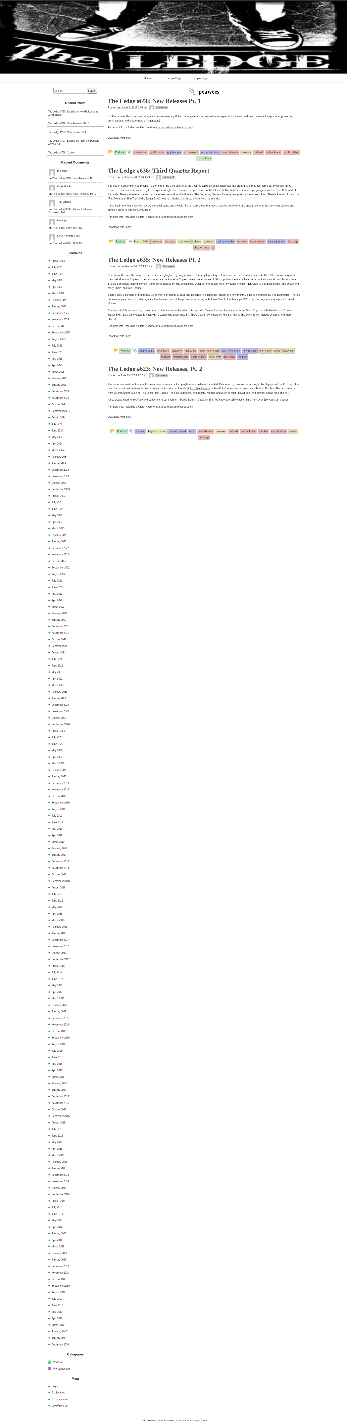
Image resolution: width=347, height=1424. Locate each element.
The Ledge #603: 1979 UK (67, 227)
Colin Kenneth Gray (68, 235)
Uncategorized (61, 1368)
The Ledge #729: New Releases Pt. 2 (68, 123)
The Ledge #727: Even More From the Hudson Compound (73, 142)
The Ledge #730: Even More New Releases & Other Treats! (73, 113)
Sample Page (173, 78)
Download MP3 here (119, 137)
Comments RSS (181, 1420)
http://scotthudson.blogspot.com (174, 127)
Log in (55, 1385)
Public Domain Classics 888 (196, 399)
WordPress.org (60, 1405)
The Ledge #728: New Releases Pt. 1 (68, 132)
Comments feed (60, 1398)
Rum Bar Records (200, 388)
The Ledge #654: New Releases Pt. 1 (74, 178)
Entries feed (58, 1392)
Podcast (58, 1362)
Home (147, 78)
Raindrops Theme (198, 1420)
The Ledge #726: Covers (61, 152)
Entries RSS (162, 1420)
